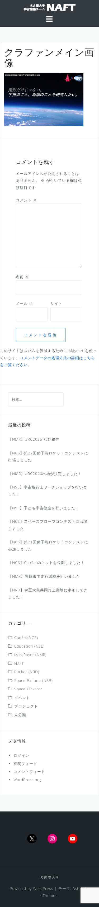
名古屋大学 (49, 877)
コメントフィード (29, 771)
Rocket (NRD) (26, 671)
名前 (22, 276)
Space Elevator (28, 688)
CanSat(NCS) (26, 637)
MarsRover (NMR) (30, 654)
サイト (56, 303)
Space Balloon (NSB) (33, 680)
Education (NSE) (29, 646)
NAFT (19, 663)
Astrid (78, 888)
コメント (26, 199)
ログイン (21, 755)
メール (24, 303)
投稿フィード (25, 763)
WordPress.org (27, 779)
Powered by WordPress (31, 888)
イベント (22, 697)
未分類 (20, 714)
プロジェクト (26, 706)
